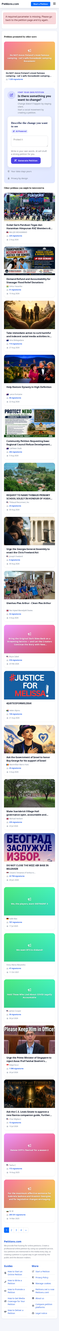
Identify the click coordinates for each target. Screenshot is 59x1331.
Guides (8, 1266)
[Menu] (54, 4)
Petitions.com (10, 3)
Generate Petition (28, 160)
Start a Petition (40, 4)
